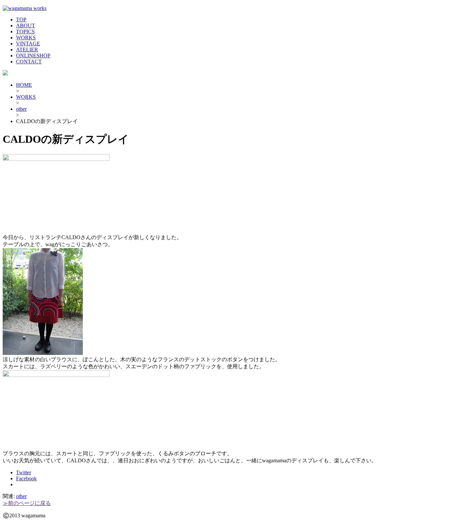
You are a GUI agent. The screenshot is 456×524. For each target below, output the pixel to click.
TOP (21, 19)
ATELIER (27, 49)
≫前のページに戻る (27, 503)
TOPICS (25, 31)
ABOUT (25, 25)
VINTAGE (28, 43)
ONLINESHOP (33, 55)
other (21, 109)
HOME (24, 85)
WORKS (26, 37)
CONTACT (29, 61)
